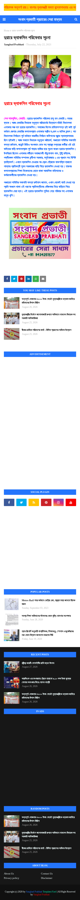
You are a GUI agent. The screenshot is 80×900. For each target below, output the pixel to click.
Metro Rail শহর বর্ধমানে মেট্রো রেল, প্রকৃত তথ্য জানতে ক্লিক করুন (48, 602)
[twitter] (21, 502)
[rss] (34, 502)
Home (7, 30)
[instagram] (58, 502)
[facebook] (9, 502)
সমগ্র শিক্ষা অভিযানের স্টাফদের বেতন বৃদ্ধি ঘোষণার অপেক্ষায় (46, 615)
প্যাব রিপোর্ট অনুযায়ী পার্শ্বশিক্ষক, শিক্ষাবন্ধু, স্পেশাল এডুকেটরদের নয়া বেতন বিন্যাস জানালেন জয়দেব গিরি (48, 633)
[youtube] (71, 502)
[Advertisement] (33, 419)
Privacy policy (11, 878)
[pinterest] (46, 502)
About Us (9, 873)
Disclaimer (46, 878)
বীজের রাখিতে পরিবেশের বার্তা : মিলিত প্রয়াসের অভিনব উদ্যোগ (46, 329)
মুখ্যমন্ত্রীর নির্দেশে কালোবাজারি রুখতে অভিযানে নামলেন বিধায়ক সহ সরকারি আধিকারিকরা (49, 316)
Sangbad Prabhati (14, 44)
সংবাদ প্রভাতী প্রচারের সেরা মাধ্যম (40, 19)
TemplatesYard (49, 891)
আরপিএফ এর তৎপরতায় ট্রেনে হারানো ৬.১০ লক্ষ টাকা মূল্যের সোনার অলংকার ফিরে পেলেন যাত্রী (46, 680)
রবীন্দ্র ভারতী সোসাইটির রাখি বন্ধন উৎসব (38, 663)
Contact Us (47, 873)
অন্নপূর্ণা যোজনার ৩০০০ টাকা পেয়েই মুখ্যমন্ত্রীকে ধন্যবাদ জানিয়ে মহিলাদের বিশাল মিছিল (48, 300)
